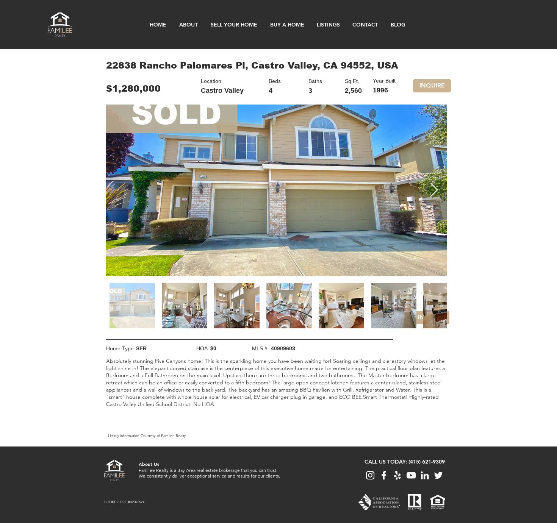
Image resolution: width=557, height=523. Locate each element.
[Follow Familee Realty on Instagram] (370, 475)
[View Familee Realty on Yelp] (397, 475)
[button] (432, 85)
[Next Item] (433, 190)
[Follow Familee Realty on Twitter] (438, 475)
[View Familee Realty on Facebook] (384, 475)
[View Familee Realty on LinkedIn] (424, 475)
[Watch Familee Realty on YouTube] (411, 475)
